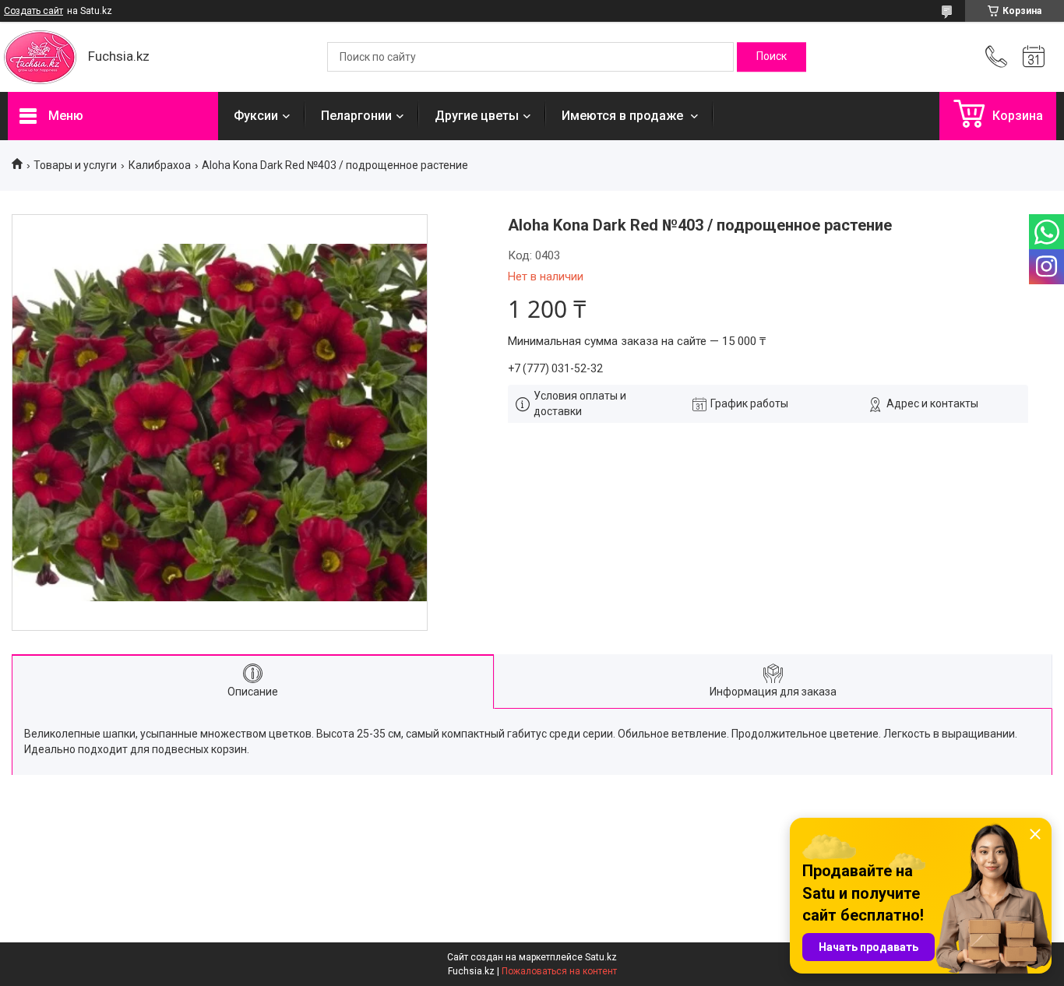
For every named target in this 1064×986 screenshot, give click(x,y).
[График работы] (1034, 56)
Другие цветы (477, 115)
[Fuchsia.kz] (40, 57)
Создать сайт (33, 10)
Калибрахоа (160, 165)
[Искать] (771, 57)
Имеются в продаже (624, 115)
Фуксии (256, 115)
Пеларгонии (356, 115)
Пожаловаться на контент (559, 971)
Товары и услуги (75, 165)
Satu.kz (601, 957)
